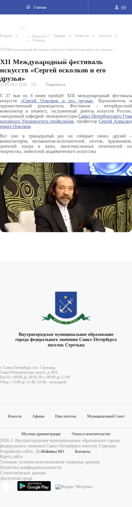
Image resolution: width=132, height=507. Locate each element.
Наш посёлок (65, 416)
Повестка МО (53, 451)
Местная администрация (41, 434)
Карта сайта (11, 456)
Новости (14, 416)
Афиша (38, 416)
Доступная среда (16, 478)
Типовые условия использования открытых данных (50, 462)
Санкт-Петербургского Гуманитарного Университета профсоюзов (66, 119)
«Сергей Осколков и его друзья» (57, 100)
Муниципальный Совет (105, 416)
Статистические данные (23, 472)
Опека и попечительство (91, 434)
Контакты (82, 451)
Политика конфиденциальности (31, 467)
